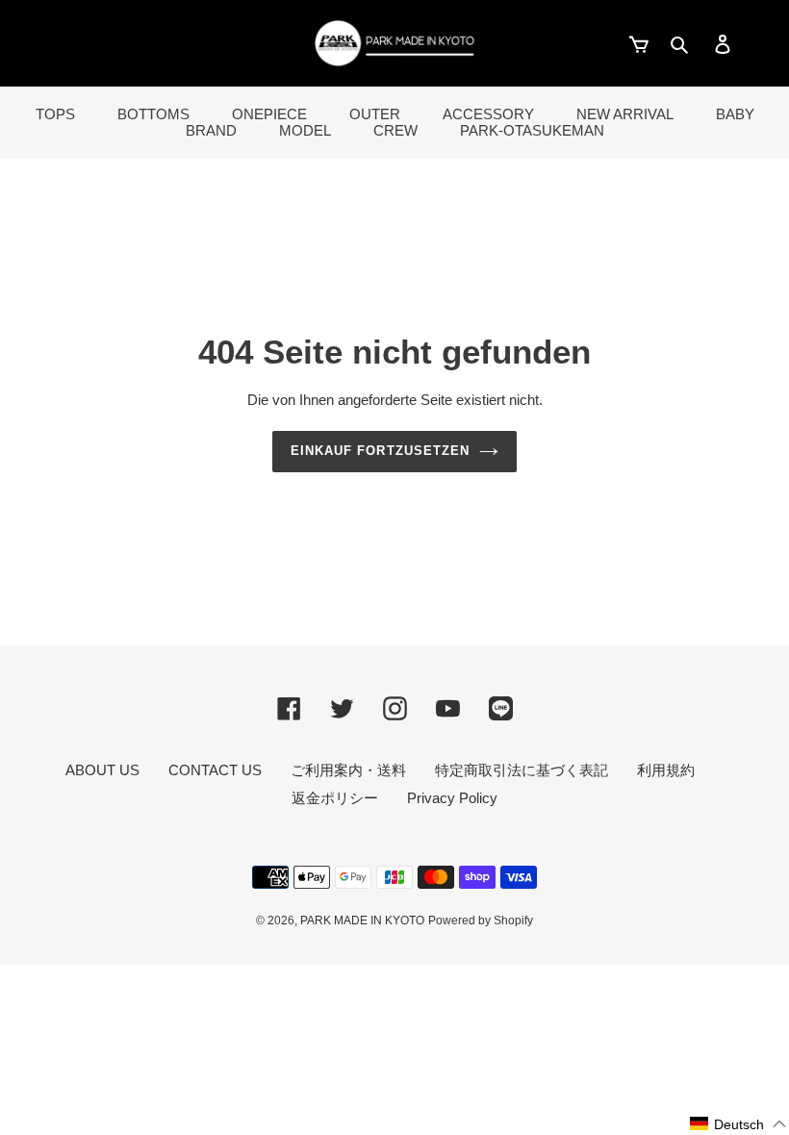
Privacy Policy (452, 798)
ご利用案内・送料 (348, 770)
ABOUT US (102, 770)
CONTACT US (215, 770)
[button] (738, 1124)
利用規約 (666, 770)
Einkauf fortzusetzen (380, 450)
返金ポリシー (335, 798)
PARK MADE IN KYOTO (362, 920)
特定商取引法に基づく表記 (521, 770)
